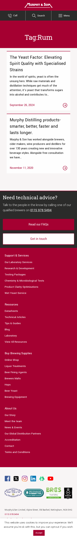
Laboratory (11, 335)
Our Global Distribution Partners (23, 433)
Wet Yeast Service (15, 293)
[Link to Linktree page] (42, 478)
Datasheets (11, 311)
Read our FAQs (38, 224)
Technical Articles (15, 317)
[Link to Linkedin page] (33, 478)
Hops (8, 384)
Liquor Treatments (15, 366)
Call (15, 15)
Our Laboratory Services (18, 262)
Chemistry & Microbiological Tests (24, 280)
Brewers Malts (13, 378)
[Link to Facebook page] (7, 478)
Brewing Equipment (16, 397)
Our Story (10, 415)
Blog (7, 329)
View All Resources (16, 342)
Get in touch (38, 239)
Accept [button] (39, 532)
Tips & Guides (13, 323)
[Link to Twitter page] (16, 478)
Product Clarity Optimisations (21, 287)
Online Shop (12, 360)
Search (41, 15)
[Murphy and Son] (38, 5)
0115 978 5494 (41, 210)
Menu (67, 15)
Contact (9, 446)
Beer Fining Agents (16, 372)
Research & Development (19, 268)
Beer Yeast (11, 391)
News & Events (13, 427)
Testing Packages (15, 274)
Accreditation (12, 440)
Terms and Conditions (17, 452)
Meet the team (13, 421)
